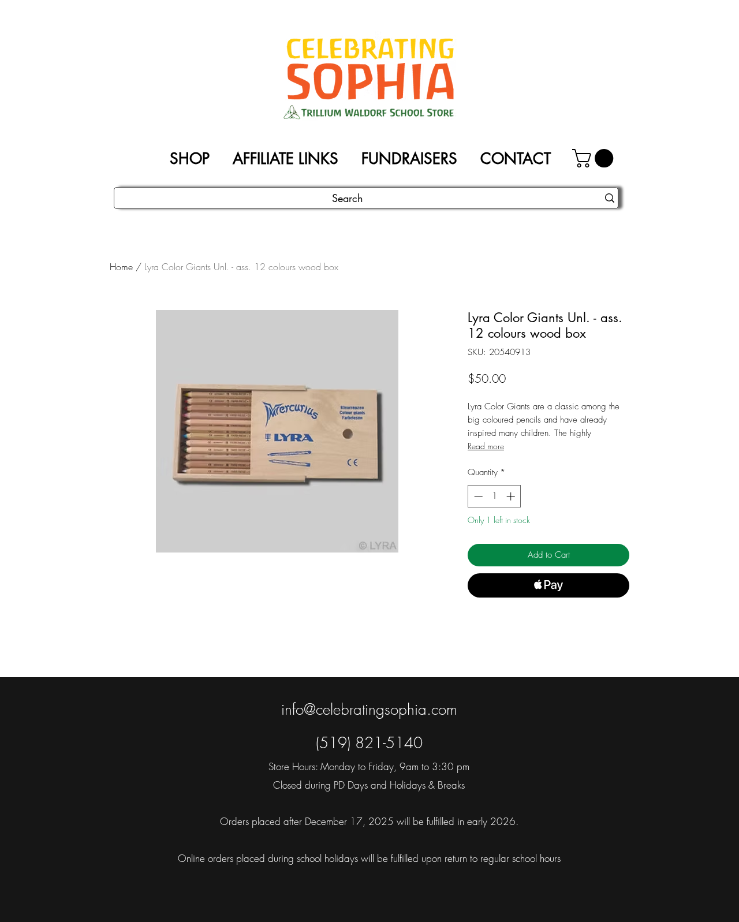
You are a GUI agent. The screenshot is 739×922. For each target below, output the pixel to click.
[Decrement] (477, 496)
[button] (595, 158)
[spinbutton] (494, 496)
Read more (486, 446)
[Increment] (512, 496)
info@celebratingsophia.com (369, 709)
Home (121, 266)
